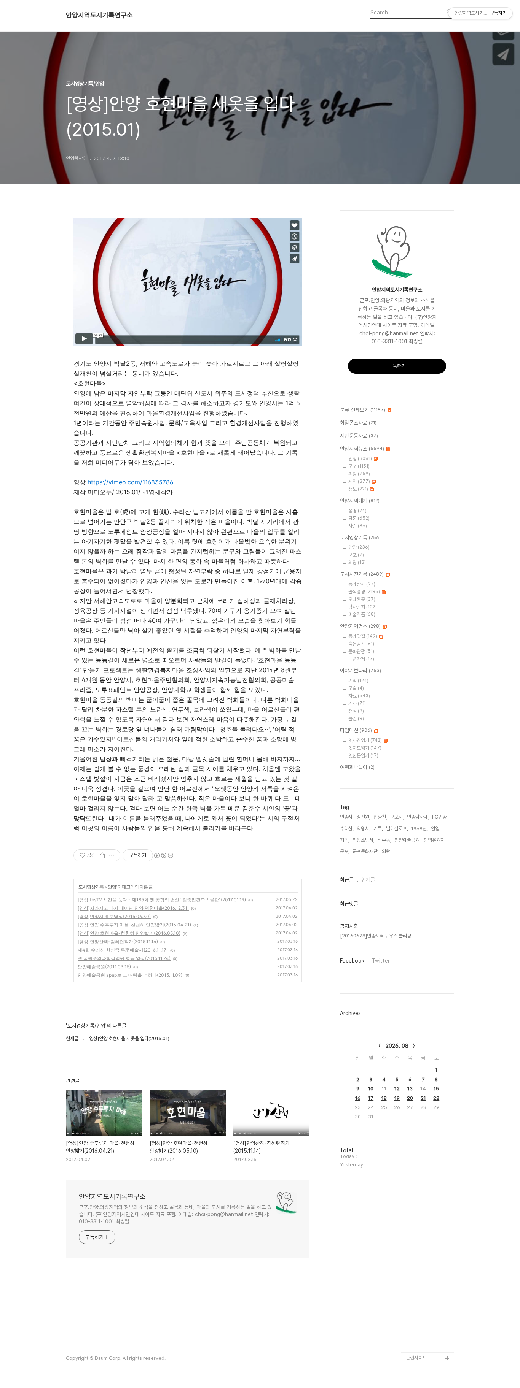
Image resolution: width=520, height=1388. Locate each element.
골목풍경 (364, 592)
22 (436, 1098)
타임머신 (356, 730)
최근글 (347, 880)
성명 (357, 511)
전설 (356, 711)
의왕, (386, 851)
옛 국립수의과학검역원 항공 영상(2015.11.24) (124, 958)
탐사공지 (362, 607)
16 (357, 1098)
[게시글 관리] (111, 855)
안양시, (347, 817)
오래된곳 (361, 599)
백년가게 (361, 659)
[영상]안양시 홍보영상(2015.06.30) (114, 916)
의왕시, (363, 828)
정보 (358, 489)
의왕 (359, 474)
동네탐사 (361, 584)
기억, (344, 840)
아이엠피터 (416, 1285)
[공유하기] (102, 855)
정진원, (363, 817)
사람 (357, 526)
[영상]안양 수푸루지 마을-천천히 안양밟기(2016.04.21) (134, 925)
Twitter (381, 961)
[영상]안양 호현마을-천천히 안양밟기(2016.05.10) (129, 933)
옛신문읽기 (363, 755)
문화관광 (361, 651)
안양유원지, (435, 840)
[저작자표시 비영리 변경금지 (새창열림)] (163, 855)
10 (370, 1088)
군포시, (397, 817)
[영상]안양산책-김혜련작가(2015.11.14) (118, 941)
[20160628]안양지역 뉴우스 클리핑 (375, 936)
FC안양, (440, 817)
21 (423, 1098)
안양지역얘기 (360, 501)
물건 (356, 719)
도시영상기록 (91, 887)
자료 (359, 696)
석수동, (384, 840)
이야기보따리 (360, 671)
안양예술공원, (407, 840)
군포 (359, 466)
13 (410, 1088)
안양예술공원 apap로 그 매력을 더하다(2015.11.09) (130, 975)
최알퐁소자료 (358, 423)
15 (436, 1088)
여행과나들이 (357, 767)
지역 (359, 481)
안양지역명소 (360, 626)
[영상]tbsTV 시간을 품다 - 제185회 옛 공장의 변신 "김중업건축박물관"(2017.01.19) (162, 900)
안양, (435, 828)
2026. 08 (397, 1045)
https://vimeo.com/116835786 (130, 482)
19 (397, 1098)
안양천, (380, 817)
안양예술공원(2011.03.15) (104, 966)
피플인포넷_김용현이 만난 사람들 (428, 1316)
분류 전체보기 (362, 410)
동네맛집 (362, 636)
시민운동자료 (359, 436)
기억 (358, 681)
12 (397, 1088)
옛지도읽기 (364, 748)
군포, (344, 851)
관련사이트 (416, 1358)
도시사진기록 (362, 574)
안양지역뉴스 (362, 449)
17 (370, 1098)
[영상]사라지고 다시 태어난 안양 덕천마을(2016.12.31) (133, 908)
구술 (356, 688)
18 (384, 1098)
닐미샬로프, (397, 828)
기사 (357, 703)
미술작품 (361, 614)
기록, (378, 828)
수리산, (347, 828)
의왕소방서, (364, 840)
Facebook (352, 961)
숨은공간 (361, 644)
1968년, (419, 828)
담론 (359, 518)
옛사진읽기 (365, 740)
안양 (112, 887)
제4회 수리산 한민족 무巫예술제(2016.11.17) (123, 950)
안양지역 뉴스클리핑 (425, 1334)
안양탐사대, (418, 817)
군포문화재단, (366, 851)
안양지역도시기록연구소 (99, 15)
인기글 (368, 880)
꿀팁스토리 (416, 1346)
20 (410, 1098)
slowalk (414, 1297)
